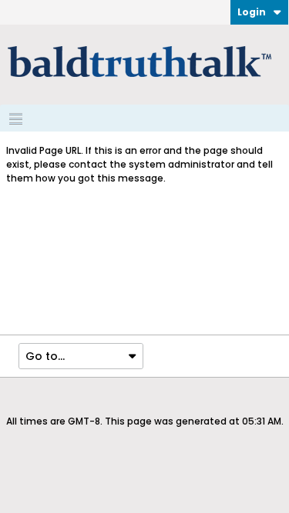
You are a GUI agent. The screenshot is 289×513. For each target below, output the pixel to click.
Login (251, 11)
